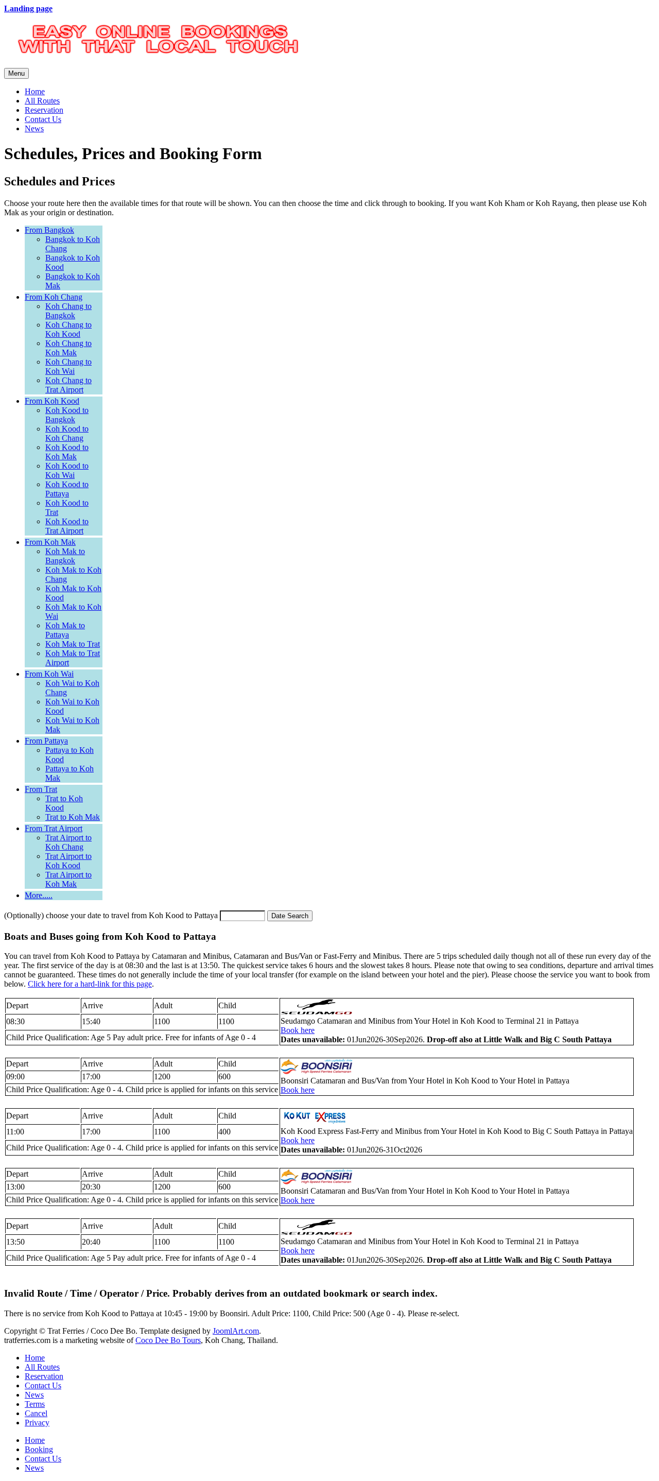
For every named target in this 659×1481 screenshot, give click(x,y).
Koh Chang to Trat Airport (68, 385)
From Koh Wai (49, 673)
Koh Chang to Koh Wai (68, 366)
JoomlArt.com (236, 1331)
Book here (298, 1030)
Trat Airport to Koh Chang (68, 842)
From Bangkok (49, 230)
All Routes (42, 100)
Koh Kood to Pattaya (67, 489)
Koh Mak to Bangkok (65, 556)
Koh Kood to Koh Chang (67, 433)
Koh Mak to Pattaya (65, 630)
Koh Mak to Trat (72, 644)
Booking (39, 1449)
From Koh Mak (50, 542)
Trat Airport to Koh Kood (68, 861)
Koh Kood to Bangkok (67, 415)
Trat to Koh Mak (72, 817)
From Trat (41, 789)
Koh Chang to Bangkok (68, 311)
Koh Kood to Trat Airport (67, 526)
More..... (39, 895)
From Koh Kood (52, 401)
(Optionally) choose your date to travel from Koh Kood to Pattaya (111, 915)
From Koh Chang (53, 296)
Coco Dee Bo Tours (168, 1340)
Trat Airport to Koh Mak (68, 879)
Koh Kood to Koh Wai (67, 470)
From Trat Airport (53, 828)
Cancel (36, 1413)
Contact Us (43, 119)
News (34, 128)
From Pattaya (46, 740)
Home (35, 91)
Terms (35, 1404)
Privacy (37, 1422)
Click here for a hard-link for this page (90, 983)
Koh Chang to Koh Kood (68, 329)
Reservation (44, 110)
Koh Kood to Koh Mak (67, 452)
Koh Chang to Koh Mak (68, 348)
